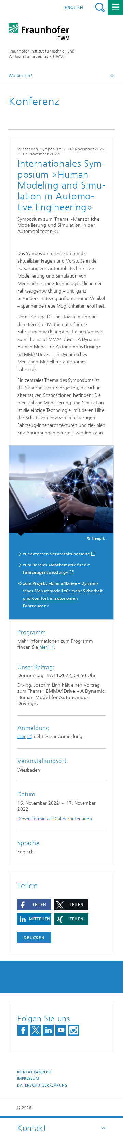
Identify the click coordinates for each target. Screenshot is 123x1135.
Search (100, 7)
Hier (21, 737)
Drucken (34, 937)
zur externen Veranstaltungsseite (56, 554)
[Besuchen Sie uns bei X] (35, 1030)
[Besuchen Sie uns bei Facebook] (22, 1030)
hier (43, 647)
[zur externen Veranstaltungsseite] (61, 491)
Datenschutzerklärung (42, 1085)
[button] (34, 904)
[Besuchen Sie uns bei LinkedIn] (48, 1030)
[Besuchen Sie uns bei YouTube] (60, 1030)
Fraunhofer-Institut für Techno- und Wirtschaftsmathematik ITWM (42, 54)
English (74, 7)
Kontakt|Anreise (34, 1072)
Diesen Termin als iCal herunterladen (54, 819)
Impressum (28, 1078)
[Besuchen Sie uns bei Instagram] (73, 1030)
